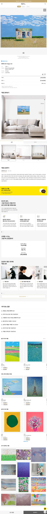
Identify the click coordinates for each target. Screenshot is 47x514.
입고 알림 (12, 512)
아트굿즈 (28, 6)
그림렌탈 (19, 6)
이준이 (6, 66)
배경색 (35, 142)
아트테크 (23, 6)
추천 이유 (9, 171)
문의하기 (35, 512)
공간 (12, 142)
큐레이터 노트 (4, 171)
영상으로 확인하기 (22, 296)
